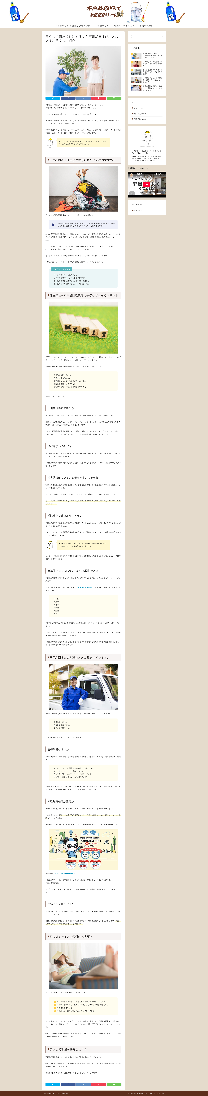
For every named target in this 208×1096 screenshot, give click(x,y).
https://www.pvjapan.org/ (65, 873)
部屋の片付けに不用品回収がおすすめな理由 (73, 26)
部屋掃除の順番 (102, 26)
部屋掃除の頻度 (146, 26)
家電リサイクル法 (85, 587)
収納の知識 (138, 108)
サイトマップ (139, 210)
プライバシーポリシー (61, 1093)
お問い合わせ (48, 1093)
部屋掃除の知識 (140, 119)
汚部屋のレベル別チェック (124, 26)
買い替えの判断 (140, 114)
